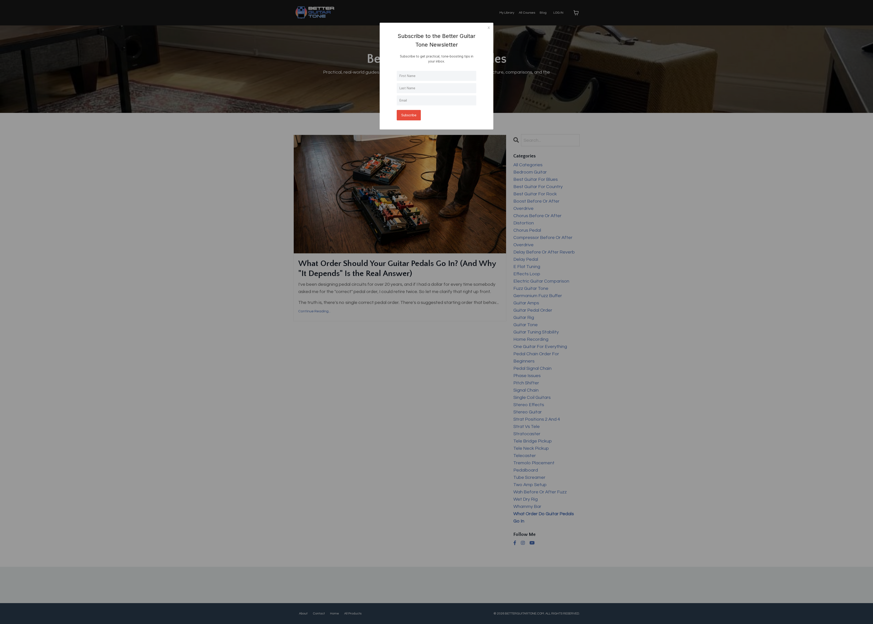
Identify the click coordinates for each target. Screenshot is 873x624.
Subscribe (408, 115)
